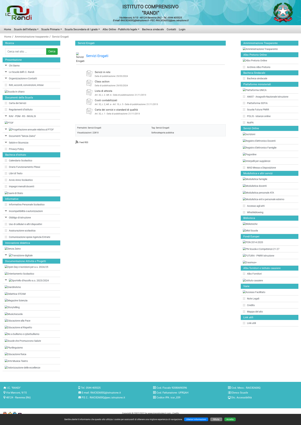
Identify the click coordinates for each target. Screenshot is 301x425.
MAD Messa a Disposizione (261, 167)
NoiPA (250, 122)
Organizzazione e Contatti (23, 78)
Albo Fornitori (254, 273)
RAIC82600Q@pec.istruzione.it (107, 397)
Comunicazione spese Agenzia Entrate (29, 237)
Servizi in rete (102, 72)
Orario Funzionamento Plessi (24, 167)
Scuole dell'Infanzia (25, 29)
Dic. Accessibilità (241, 397)
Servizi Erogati (60, 36)
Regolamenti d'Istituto (21, 109)
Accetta (230, 419)
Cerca (51, 51)
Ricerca (9, 43)
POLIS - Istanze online (259, 116)
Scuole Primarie (50, 29)
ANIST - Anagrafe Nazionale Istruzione (267, 96)
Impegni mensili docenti (21, 186)
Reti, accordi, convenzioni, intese (26, 85)
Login (182, 29)
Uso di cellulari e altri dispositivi (25, 224)
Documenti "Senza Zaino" (22, 136)
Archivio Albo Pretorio (258, 67)
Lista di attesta (103, 91)
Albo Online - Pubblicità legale (120, 29)
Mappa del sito (255, 311)
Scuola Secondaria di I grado (81, 29)
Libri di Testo (15, 173)
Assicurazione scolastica (22, 230)
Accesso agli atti (256, 206)
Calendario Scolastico (20, 160)
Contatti (171, 29)
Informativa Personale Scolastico (27, 204)
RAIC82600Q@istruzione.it (105, 392)
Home (7, 29)
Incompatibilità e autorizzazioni (26, 211)
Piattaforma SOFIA (257, 103)
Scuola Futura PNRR (258, 109)
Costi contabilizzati (106, 100)
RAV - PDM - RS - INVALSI (22, 116)
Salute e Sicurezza (18, 142)
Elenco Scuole (239, 392)
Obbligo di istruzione (20, 217)
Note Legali (253, 298)
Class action (102, 81)
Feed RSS (83, 142)
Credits (251, 305)
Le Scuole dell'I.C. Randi (21, 72)
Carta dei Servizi (17, 103)
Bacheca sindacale (153, 29)
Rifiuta (216, 419)
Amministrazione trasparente (32, 36)
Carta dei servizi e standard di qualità (116, 109)
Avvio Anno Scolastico (21, 180)
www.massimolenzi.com (159, 413)
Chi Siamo (14, 65)
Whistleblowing (255, 212)
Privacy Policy (16, 149)
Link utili (251, 323)
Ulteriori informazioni (196, 419)
